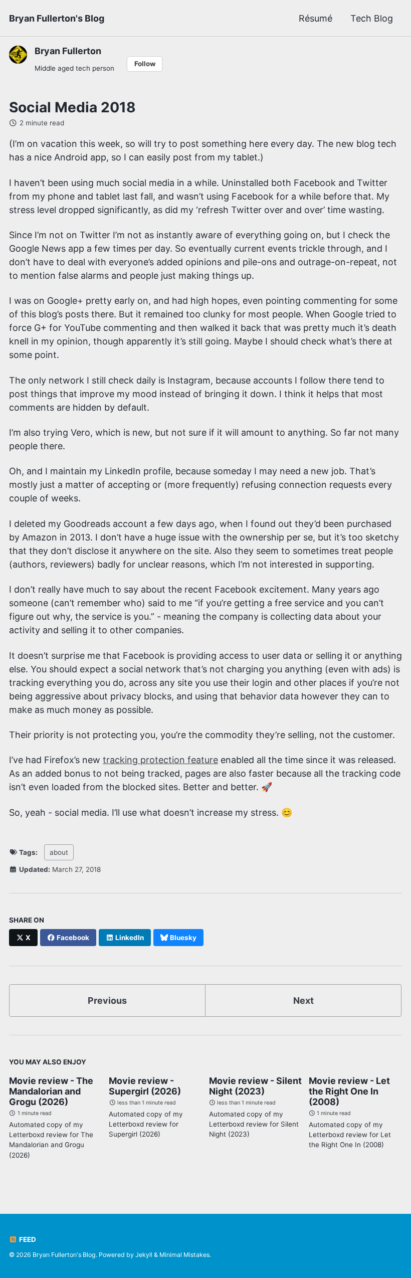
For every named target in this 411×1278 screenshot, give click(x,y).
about (59, 852)
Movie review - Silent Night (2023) (255, 1086)
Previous (107, 1000)
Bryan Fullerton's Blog (56, 18)
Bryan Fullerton (68, 51)
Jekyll (143, 1254)
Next (303, 1000)
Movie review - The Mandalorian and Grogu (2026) (51, 1091)
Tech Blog (371, 18)
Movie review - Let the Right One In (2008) (349, 1091)
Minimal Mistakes (184, 1254)
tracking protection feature (160, 760)
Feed (27, 1239)
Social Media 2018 (72, 107)
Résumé (315, 18)
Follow (144, 64)
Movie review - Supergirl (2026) (145, 1086)
